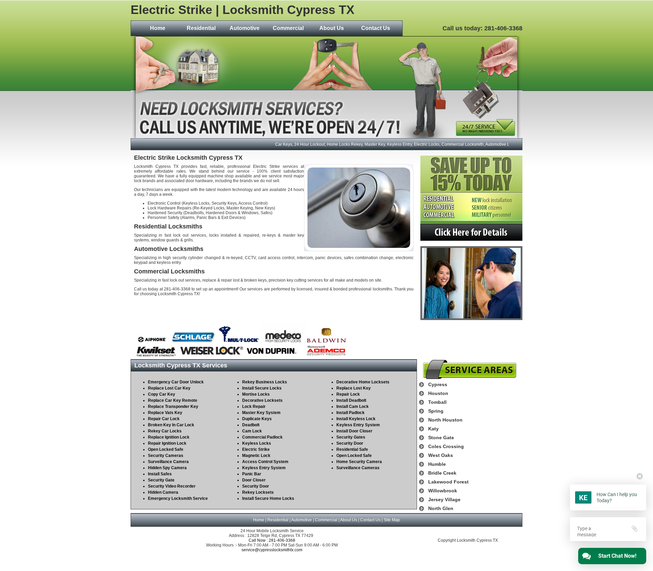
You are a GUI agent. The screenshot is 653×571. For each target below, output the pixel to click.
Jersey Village (444, 499)
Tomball (437, 402)
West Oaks (440, 455)
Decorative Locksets (262, 400)
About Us (331, 28)
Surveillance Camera (168, 461)
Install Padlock (350, 412)
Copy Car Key (161, 394)
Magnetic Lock (256, 455)
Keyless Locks (256, 443)
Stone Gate (441, 437)
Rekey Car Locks (165, 431)
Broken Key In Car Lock (171, 425)
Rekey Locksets (258, 492)
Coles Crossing (446, 446)
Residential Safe (352, 449)
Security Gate (161, 480)
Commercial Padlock (262, 437)
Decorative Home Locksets (362, 382)
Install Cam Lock (352, 406)
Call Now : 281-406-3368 (272, 540)
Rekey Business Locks (264, 382)
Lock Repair (254, 406)
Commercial (288, 28)
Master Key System (261, 412)
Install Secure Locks (262, 388)
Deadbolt (250, 425)
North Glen (440, 508)
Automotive (244, 28)
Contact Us (375, 28)
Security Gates (350, 437)
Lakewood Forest (448, 482)
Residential (201, 28)
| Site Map (390, 520)
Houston (438, 393)
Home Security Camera (359, 461)
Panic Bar (251, 474)
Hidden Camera (163, 492)
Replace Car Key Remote (172, 400)
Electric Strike (256, 449)
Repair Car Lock (164, 418)
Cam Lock (252, 431)
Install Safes (160, 474)
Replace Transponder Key (173, 406)
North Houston (445, 420)
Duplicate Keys (257, 418)
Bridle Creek (442, 473)
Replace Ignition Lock (168, 437)
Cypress (437, 384)
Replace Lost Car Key (169, 388)
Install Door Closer (354, 431)
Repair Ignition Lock (167, 443)
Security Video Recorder (172, 486)
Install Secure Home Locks (268, 498)
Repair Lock (348, 394)
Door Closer (254, 480)
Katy (433, 428)
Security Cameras (165, 455)
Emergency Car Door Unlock (176, 382)
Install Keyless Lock (355, 418)
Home (157, 28)
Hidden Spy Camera (167, 467)
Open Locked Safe (165, 449)
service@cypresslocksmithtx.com (271, 550)
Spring (435, 411)
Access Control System (265, 461)
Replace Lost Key (353, 388)
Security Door (255, 486)
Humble (437, 464)
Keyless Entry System (264, 467)
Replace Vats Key (165, 412)
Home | (260, 520)
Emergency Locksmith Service (178, 498)
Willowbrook (442, 490)
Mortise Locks (256, 394)
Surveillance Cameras (358, 467)
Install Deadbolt (351, 400)
